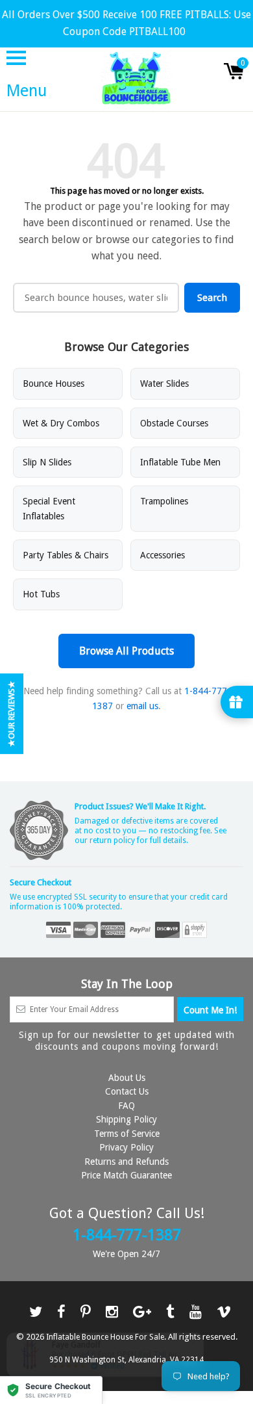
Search (212, 298)
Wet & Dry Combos (61, 423)
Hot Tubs (41, 594)
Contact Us (127, 1091)
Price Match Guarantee (126, 1175)
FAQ (126, 1105)
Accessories (162, 555)
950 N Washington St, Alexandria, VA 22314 (126, 1359)
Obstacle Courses (174, 423)
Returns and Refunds (126, 1161)
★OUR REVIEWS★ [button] (11, 714)
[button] (51, 1390)
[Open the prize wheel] (237, 702)
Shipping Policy (126, 1119)
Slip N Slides (47, 462)
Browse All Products (126, 651)
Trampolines (164, 501)
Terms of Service (127, 1133)
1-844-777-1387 (127, 1235)
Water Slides (164, 383)
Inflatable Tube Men (180, 462)
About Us (126, 1077)
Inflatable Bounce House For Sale (105, 1337)
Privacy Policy (126, 1147)
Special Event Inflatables (49, 508)
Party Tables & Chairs (65, 555)
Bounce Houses (53, 383)
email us (142, 706)
